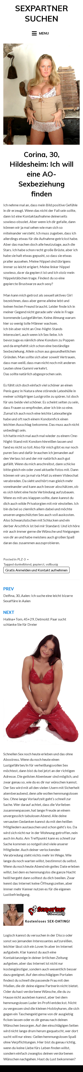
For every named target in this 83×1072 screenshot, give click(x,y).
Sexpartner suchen (41, 13)
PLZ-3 (21, 559)
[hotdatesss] (41, 689)
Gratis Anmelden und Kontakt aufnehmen (36, 570)
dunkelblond (22, 564)
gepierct (38, 564)
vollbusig (52, 564)
